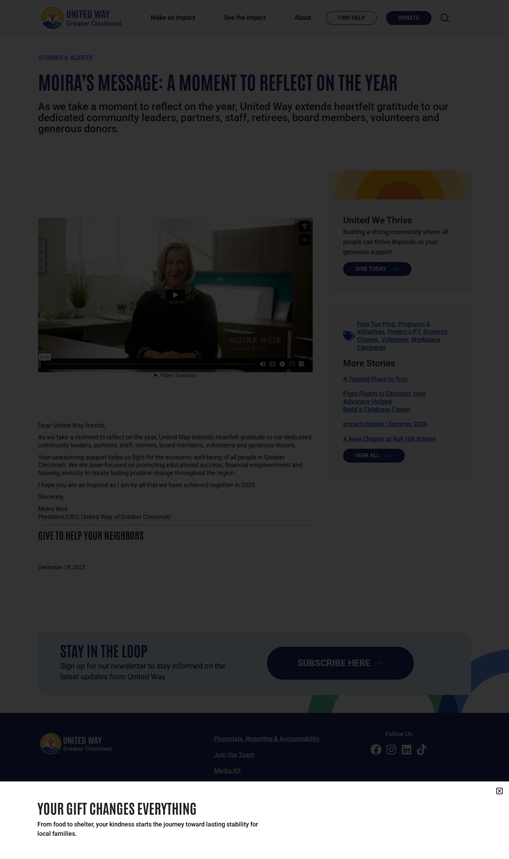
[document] (254, 429)
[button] (499, 791)
